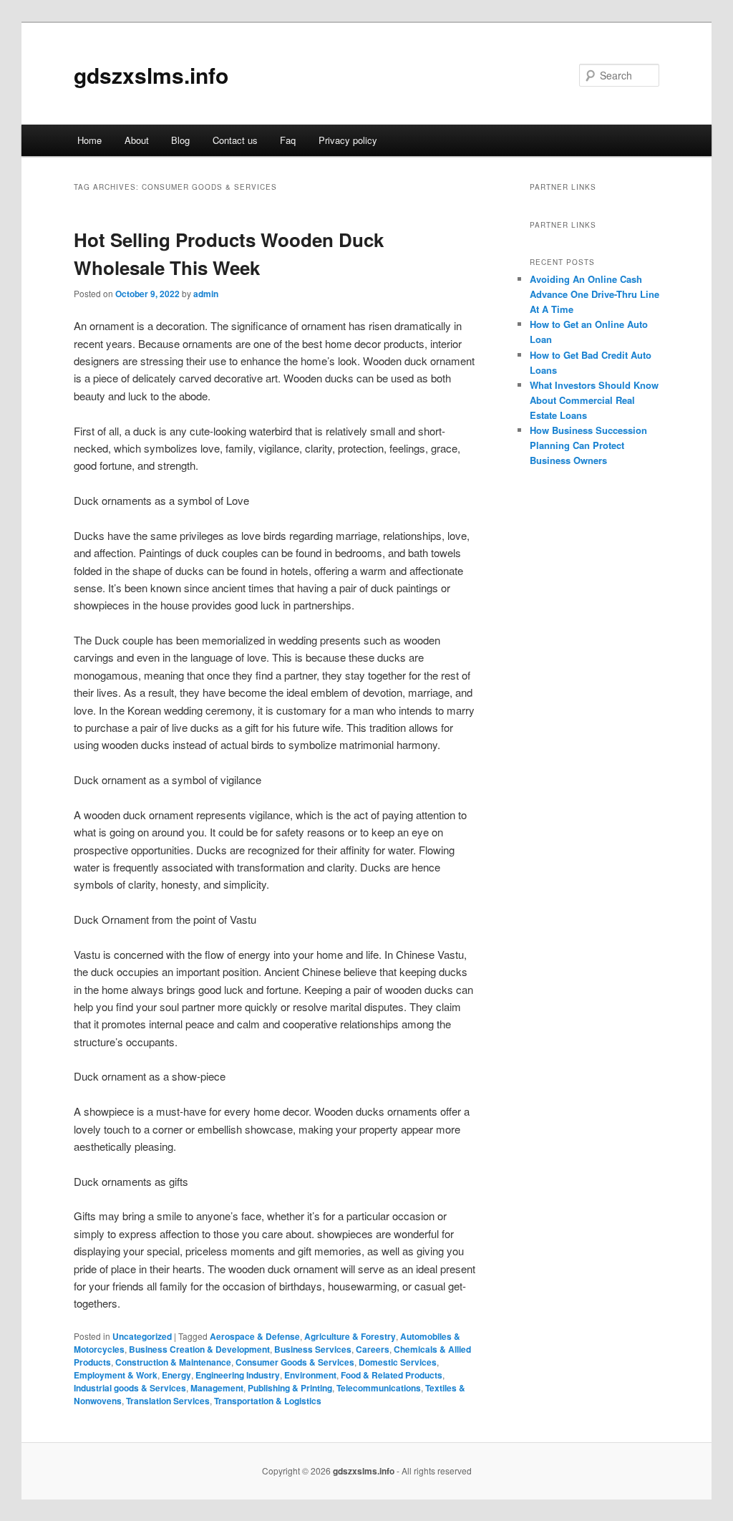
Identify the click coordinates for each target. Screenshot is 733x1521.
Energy (176, 1374)
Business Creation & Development (199, 1349)
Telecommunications (378, 1387)
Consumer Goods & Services (295, 1362)
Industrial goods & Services (130, 1387)
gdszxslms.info (151, 74)
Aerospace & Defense (255, 1336)
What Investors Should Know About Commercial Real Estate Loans (594, 400)
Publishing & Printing (290, 1387)
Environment (310, 1374)
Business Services (312, 1349)
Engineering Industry (237, 1374)
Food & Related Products (391, 1374)
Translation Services (168, 1400)
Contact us (235, 140)
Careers (372, 1349)
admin (205, 293)
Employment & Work (115, 1374)
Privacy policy (348, 140)
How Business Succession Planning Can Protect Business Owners (588, 445)
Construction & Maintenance (173, 1362)
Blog (180, 140)
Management (216, 1387)
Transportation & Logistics (267, 1400)
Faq (288, 140)
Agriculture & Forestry (350, 1336)
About (137, 140)
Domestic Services (398, 1362)
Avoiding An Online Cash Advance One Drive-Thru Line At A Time (594, 294)
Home (89, 140)
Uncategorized (142, 1336)
